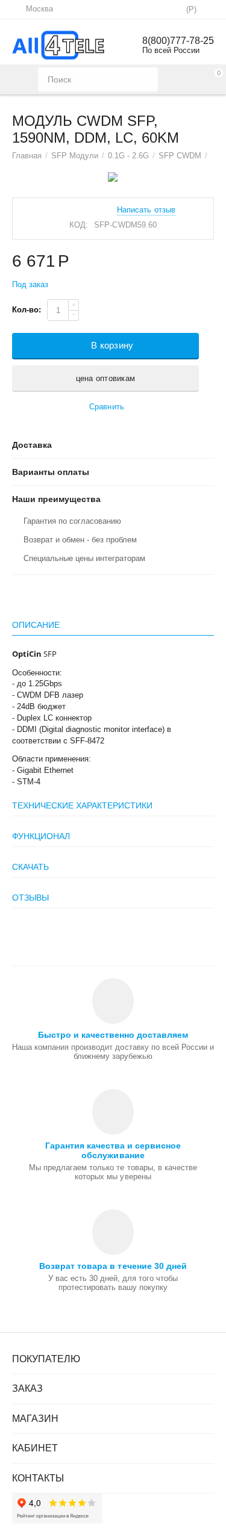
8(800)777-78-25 (178, 41)
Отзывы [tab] (30, 897)
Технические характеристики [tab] (82, 805)
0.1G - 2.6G (128, 155)
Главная (27, 155)
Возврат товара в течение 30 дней (112, 1266)
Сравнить (106, 406)
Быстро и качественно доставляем (113, 1035)
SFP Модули (74, 155)
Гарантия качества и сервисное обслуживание (113, 1150)
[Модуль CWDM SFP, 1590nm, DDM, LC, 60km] (113, 177)
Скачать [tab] (30, 867)
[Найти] (146, 79)
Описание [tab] (36, 625)
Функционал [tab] (41, 836)
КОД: (78, 224)
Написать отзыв (146, 210)
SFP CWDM (180, 155)
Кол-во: (26, 309)
